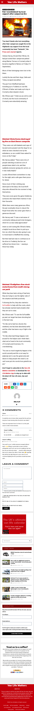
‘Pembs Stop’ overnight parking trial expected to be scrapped (21, 570)
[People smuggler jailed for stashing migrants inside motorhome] (6, 597)
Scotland (12, 9)
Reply (30, 413)
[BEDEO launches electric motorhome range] (6, 554)
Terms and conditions (20, 709)
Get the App (5, 705)
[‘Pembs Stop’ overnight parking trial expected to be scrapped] (6, 571)
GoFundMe (6, 305)
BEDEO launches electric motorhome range (21, 553)
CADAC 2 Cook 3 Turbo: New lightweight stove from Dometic (19, 588)
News (9, 9)
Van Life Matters (17, 2)
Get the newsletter (14, 705)
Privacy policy (11, 709)
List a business (7, 707)
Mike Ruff (6, 16)
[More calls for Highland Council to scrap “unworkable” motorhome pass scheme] (6, 562)
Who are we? (26, 707)
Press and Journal (9, 52)
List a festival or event (17, 707)
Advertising (21, 705)
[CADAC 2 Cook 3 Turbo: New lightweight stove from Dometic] (6, 589)
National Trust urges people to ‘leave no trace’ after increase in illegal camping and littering (20, 579)
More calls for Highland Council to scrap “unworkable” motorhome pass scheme (21, 562)
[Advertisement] (17, 121)
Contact (27, 705)
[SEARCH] (30, 540)
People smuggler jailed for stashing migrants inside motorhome (21, 596)
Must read (5, 9)
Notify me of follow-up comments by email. (15, 501)
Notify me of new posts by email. (12, 505)
